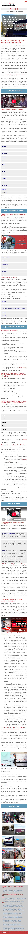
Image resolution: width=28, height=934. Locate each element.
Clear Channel (24, 459)
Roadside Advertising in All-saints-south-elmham (13, 906)
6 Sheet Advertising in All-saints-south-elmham (13, 890)
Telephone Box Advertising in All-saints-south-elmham (14, 908)
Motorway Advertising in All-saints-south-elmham (13, 910)
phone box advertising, (21, 74)
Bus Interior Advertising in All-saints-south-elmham (13, 928)
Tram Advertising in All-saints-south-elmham (12, 916)
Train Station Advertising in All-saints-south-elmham (14, 912)
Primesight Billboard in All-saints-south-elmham (13, 899)
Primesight (8, 461)
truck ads (7, 74)
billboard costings (23, 367)
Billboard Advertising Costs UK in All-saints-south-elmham (12, 895)
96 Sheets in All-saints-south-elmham (11, 893)
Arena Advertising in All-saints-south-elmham (12, 914)
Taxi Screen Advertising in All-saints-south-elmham (13, 925)
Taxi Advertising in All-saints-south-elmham (12, 920)
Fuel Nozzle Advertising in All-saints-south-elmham (14, 929)
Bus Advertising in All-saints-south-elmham (12, 921)
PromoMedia (17, 610)
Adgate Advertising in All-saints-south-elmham (12, 917)
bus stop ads (12, 74)
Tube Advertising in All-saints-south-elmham (12, 905)
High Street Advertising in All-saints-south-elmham (13, 901)
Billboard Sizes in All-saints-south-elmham (12, 888)
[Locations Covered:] (1, 2)
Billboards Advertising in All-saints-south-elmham (12, 886)
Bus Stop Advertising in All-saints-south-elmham (13, 903)
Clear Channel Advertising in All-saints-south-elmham (14, 898)
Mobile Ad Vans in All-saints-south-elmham (12, 924)
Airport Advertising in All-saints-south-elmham (12, 913)
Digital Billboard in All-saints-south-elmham (12, 909)
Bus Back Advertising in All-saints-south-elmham (13, 927)
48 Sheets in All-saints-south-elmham (11, 891)
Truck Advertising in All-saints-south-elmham (12, 923)
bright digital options (12, 229)
